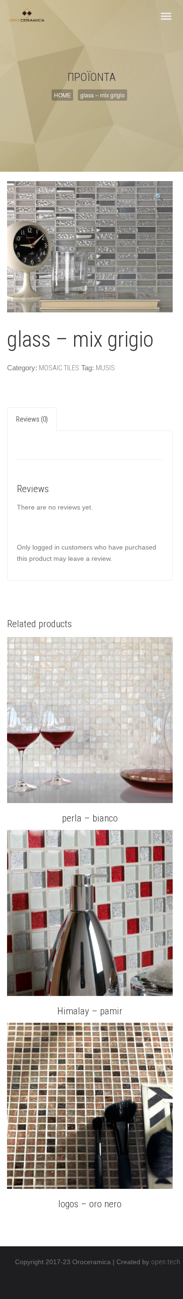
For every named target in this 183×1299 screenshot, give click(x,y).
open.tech (165, 1262)
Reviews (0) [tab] (32, 419)
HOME (62, 95)
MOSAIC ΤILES (59, 368)
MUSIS (105, 368)
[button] (158, 197)
